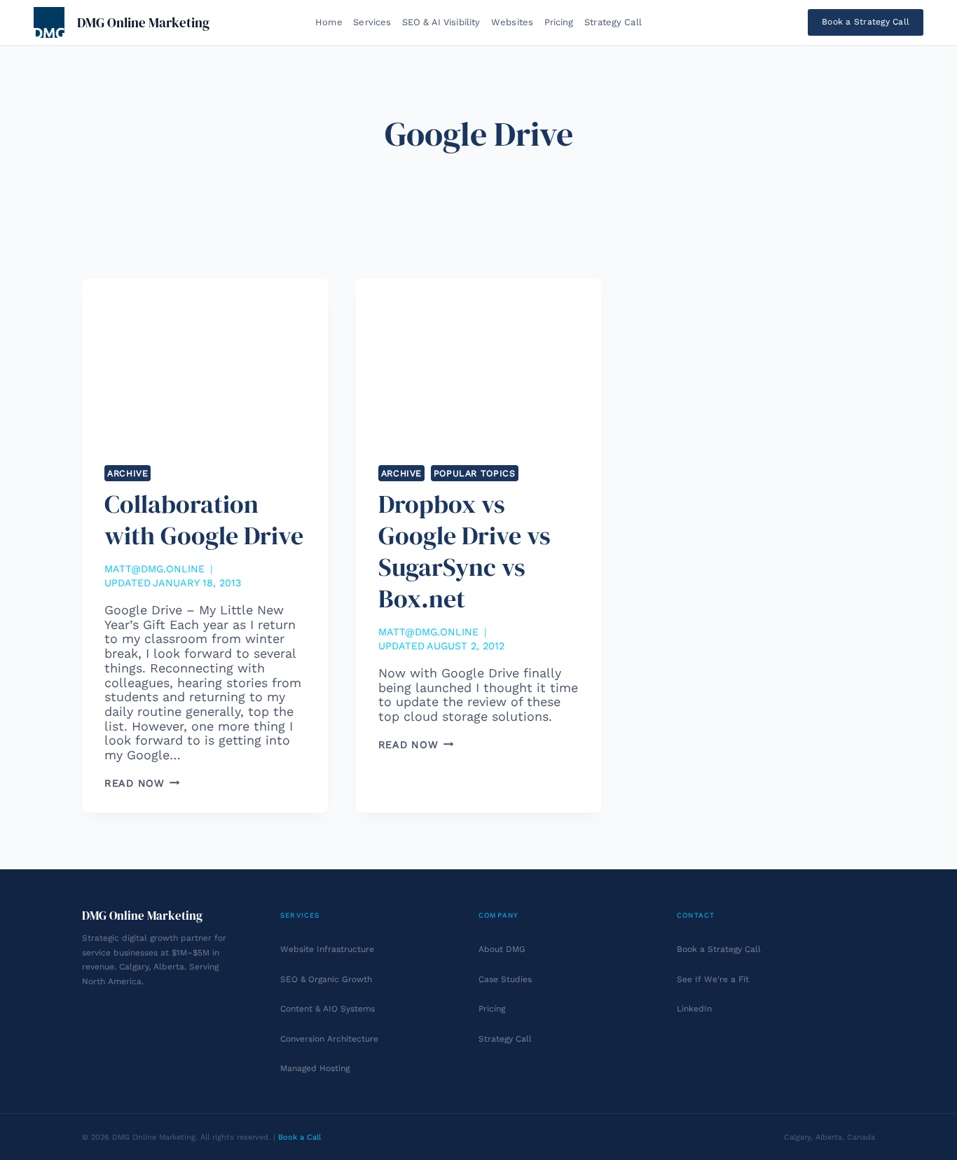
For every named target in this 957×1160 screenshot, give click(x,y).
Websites (512, 22)
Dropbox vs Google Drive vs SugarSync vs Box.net (464, 551)
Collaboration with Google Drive (203, 520)
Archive (127, 473)
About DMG (501, 949)
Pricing (559, 22)
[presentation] (205, 361)
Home (329, 22)
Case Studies (505, 979)
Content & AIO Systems (327, 1009)
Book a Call (299, 1137)
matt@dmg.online (154, 568)
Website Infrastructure (327, 949)
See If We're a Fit (713, 979)
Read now (141, 783)
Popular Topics (475, 473)
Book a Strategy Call (865, 22)
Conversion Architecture (329, 1039)
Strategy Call (613, 22)
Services (372, 22)
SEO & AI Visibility (441, 22)
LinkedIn (694, 1009)
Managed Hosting (315, 1068)
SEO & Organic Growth (326, 979)
